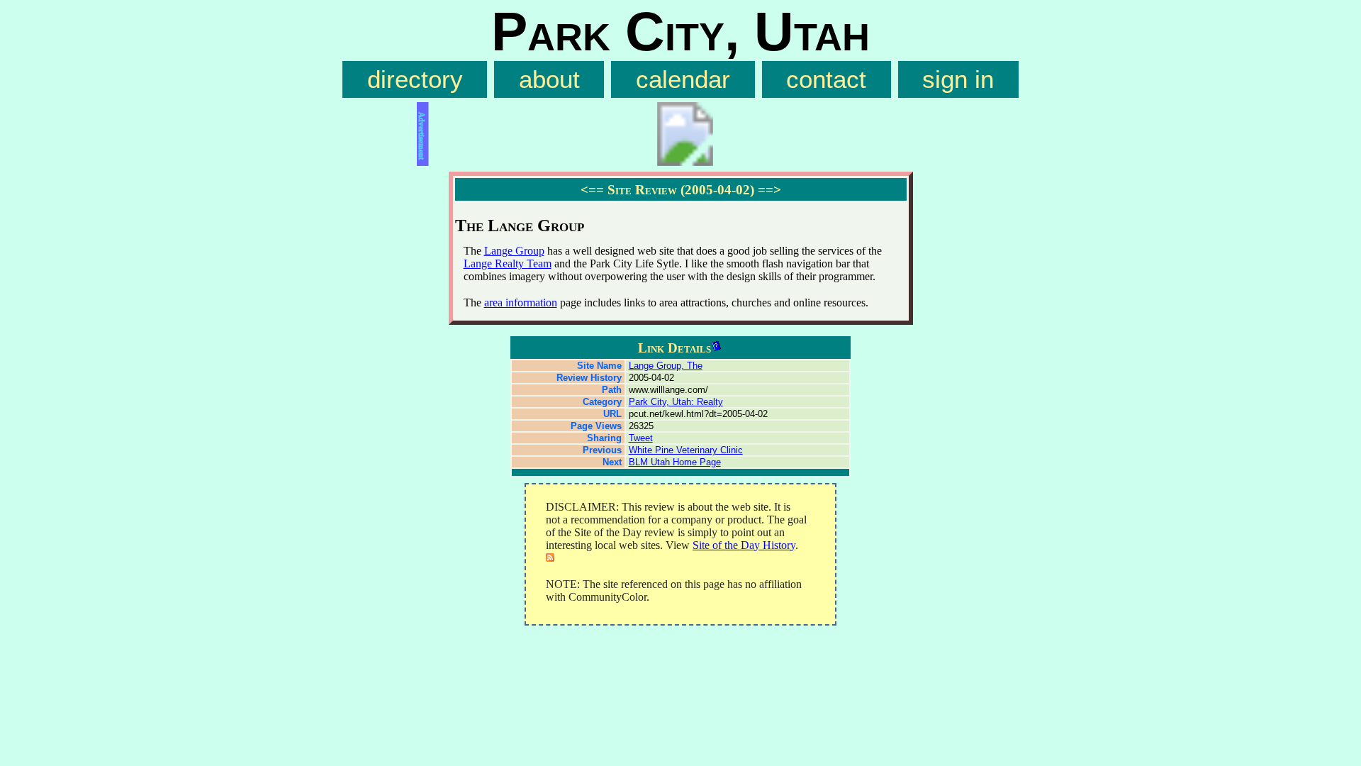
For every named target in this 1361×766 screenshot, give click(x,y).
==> (769, 189)
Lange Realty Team (507, 263)
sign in (958, 79)
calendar (683, 79)
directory (415, 79)
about (549, 79)
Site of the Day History (744, 545)
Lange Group (514, 251)
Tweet (641, 438)
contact (826, 79)
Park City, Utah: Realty (676, 401)
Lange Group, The (665, 365)
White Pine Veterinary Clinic (686, 450)
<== (592, 189)
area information (520, 302)
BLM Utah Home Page (675, 462)
